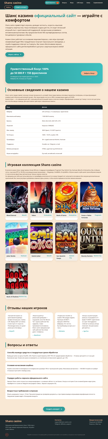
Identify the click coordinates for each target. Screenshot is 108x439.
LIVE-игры (80, 2)
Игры (72, 2)
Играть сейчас (13, 54)
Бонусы (64, 2)
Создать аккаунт (21, 7)
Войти (8, 7)
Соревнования (98, 2)
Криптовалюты (52, 2)
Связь (88, 2)
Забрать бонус (89, 73)
